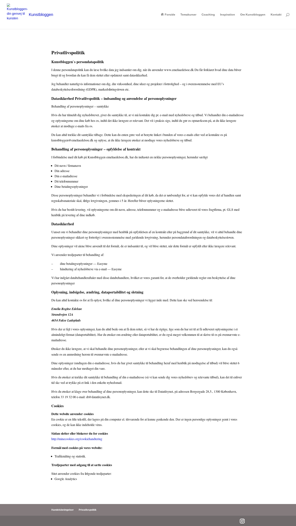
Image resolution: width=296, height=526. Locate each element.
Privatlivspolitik (87, 509)
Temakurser (188, 14)
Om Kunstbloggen (252, 14)
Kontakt (276, 14)
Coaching (208, 14)
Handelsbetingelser (62, 509)
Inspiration (227, 14)
